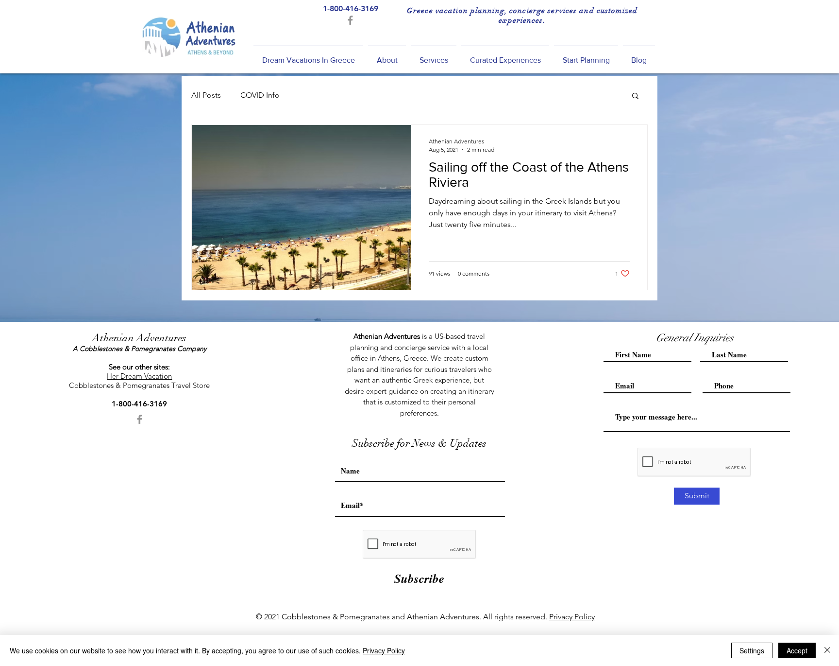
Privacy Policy (572, 616)
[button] (635, 96)
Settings (751, 650)
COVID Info (260, 95)
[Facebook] (350, 20)
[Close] (827, 650)
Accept (797, 650)
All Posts (206, 95)
